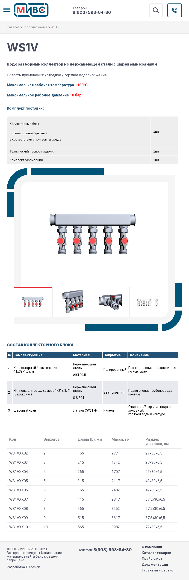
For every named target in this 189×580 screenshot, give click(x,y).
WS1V (55, 27)
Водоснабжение (35, 27)
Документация (155, 564)
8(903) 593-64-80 (92, 12)
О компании (152, 547)
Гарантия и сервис (158, 570)
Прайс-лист (152, 558)
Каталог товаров (156, 553)
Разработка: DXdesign (23, 567)
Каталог (13, 27)
